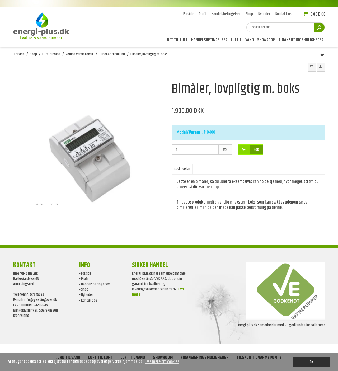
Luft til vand (242, 40)
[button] (312, 67)
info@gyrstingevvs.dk (40, 300)
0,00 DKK (317, 14)
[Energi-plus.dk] (43, 25)
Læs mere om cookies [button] (162, 361)
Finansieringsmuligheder (301, 40)
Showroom (266, 40)
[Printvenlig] (322, 54)
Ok (311, 362)
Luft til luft (176, 40)
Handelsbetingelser (209, 40)
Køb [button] (256, 150)
